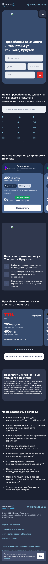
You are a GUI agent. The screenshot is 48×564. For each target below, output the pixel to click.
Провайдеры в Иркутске (13, 529)
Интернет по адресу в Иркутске (16, 534)
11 (34, 132)
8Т (3, 132)
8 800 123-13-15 (38, 4)
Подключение (10, 186)
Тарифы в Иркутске (11, 524)
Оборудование (24, 186)
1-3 (19, 117)
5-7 (34, 122)
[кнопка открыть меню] (42, 13)
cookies (7, 558)
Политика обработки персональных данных (21, 546)
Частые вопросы (9, 538)
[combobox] (24, 58)
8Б (34, 127)
